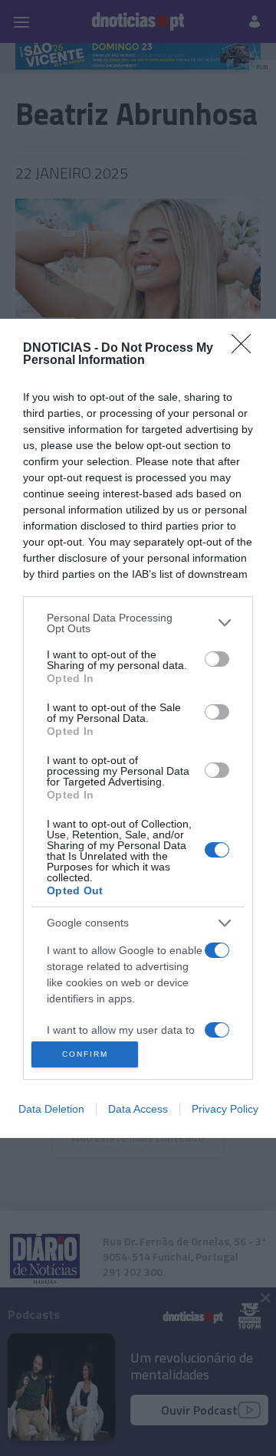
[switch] (217, 659)
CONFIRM (85, 1054)
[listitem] (138, 623)
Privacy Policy (225, 1109)
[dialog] (138, 728)
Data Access (138, 1109)
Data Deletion (51, 1109)
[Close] (246, 348)
